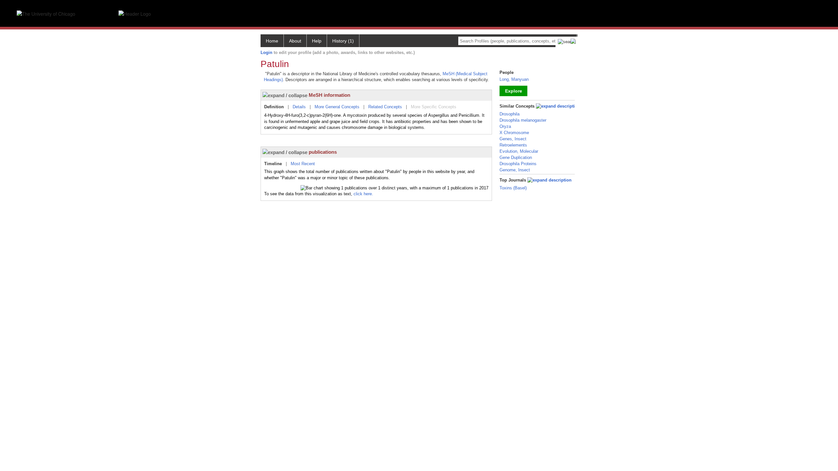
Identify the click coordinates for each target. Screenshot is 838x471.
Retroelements (513, 145)
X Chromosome (514, 132)
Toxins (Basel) (513, 187)
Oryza (505, 126)
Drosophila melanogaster (523, 120)
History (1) (343, 41)
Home (272, 41)
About (295, 41)
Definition (274, 106)
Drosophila (509, 114)
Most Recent (303, 163)
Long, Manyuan (514, 79)
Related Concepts (385, 106)
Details (299, 106)
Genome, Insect (515, 169)
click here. (363, 193)
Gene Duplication (516, 157)
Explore (513, 91)
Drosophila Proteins (518, 163)
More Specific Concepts (433, 106)
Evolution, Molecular (519, 151)
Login (266, 52)
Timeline (273, 163)
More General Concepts (337, 106)
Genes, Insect (513, 138)
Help (316, 41)
